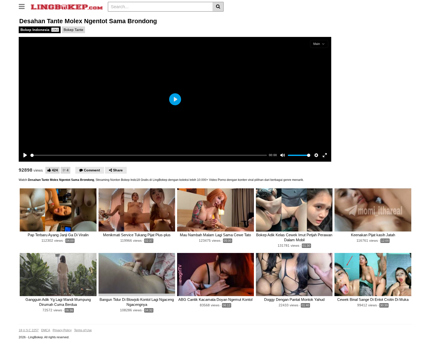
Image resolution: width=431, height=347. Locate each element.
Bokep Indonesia (39, 30)
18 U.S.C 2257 (29, 330)
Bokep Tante (73, 30)
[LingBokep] (66, 6)
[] (218, 7)
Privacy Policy (62, 330)
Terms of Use (83, 330)
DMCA (45, 330)
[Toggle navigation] (23, 6)
